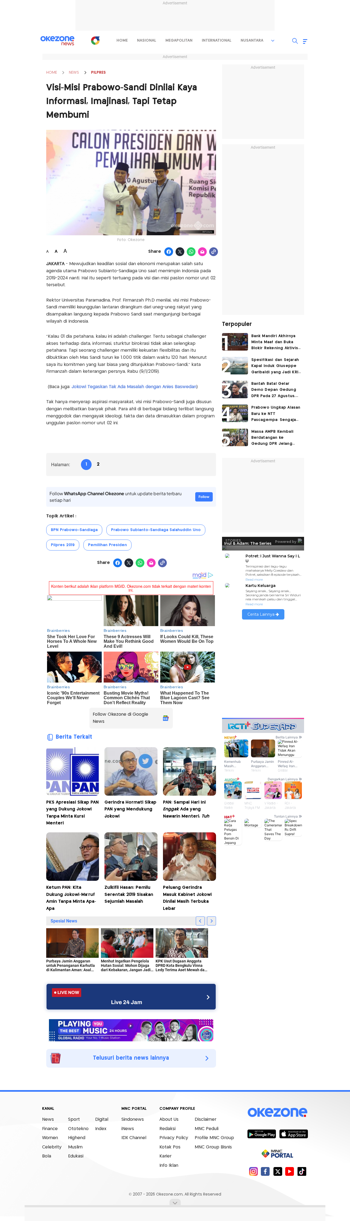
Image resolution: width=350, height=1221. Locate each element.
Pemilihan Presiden (107, 545)
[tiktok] (301, 1171)
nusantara (252, 40)
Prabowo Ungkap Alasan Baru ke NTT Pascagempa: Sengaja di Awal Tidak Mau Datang (276, 414)
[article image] (235, 342)
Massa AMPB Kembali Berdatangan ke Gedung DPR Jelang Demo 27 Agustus (272, 438)
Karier (165, 1156)
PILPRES (98, 72)
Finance (50, 1129)
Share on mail (202, 252)
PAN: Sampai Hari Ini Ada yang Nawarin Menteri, (186, 809)
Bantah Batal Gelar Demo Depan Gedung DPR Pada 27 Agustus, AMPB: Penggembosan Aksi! (274, 390)
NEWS (74, 72)
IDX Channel (133, 1138)
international (216, 40)
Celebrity (52, 1147)
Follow (204, 497)
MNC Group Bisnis (213, 1147)
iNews (127, 1129)
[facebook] (265, 1171)
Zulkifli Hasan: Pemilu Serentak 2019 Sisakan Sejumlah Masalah (128, 894)
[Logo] (95, 40)
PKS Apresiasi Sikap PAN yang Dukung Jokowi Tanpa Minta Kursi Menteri (72, 813)
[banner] (131, 1029)
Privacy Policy (173, 1138)
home (122, 40)
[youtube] (289, 1171)
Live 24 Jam (126, 1002)
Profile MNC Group (214, 1138)
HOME (51, 72)
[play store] (261, 1133)
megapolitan (178, 40)
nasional (146, 40)
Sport (74, 1119)
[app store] (293, 1133)
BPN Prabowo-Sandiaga (74, 530)
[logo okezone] (277, 1112)
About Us (169, 1119)
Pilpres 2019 (63, 545)
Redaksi (167, 1129)
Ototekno (78, 1129)
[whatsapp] (191, 252)
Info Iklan (168, 1165)
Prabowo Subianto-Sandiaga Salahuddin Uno (156, 530)
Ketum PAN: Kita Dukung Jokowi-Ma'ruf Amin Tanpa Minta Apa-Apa (71, 898)
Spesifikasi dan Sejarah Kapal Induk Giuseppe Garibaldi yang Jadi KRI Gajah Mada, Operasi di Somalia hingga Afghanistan (275, 366)
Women (50, 1138)
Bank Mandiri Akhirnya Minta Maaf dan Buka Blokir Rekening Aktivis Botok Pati (274, 342)
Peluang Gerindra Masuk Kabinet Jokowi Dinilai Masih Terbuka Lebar (187, 898)
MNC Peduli (206, 1129)
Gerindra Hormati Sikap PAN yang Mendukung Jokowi (130, 809)
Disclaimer (205, 1119)
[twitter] (277, 1171)
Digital (101, 1119)
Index (100, 1129)
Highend (76, 1138)
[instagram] (253, 1171)
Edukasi (75, 1156)
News (48, 1119)
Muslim (75, 1147)
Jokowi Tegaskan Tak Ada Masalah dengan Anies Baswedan (134, 387)
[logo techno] (57, 40)
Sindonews (132, 1119)
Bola (46, 1156)
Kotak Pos (169, 1147)
